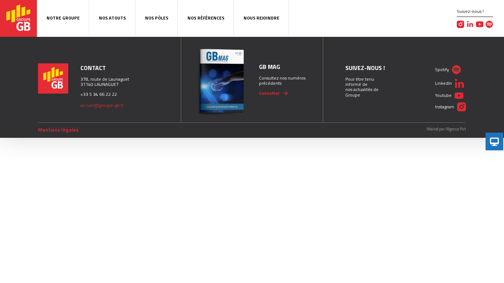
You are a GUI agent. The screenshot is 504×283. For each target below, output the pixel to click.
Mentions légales (58, 129)
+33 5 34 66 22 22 (98, 94)
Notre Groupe (63, 17)
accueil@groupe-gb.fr (102, 105)
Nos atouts (112, 17)
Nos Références (205, 17)
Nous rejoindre (261, 17)
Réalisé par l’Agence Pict (446, 129)
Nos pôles (156, 17)
